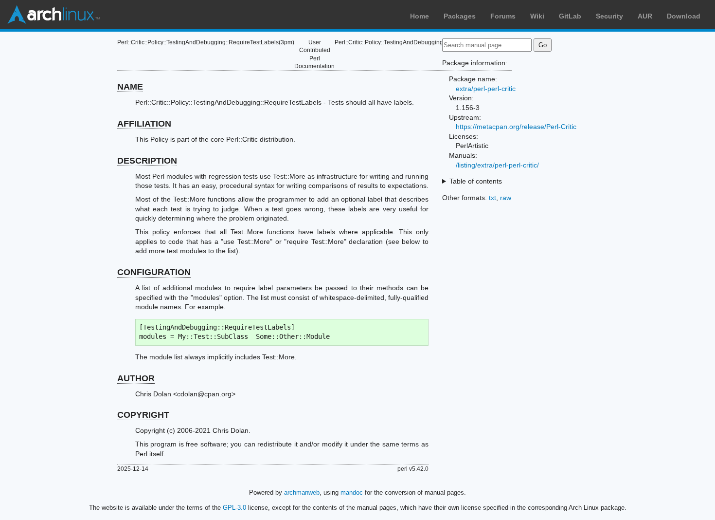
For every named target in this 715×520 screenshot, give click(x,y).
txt (492, 198)
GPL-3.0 (234, 507)
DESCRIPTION (147, 161)
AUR (645, 16)
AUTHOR (136, 378)
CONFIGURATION (154, 272)
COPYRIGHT (143, 415)
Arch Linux (53, 14)
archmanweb (302, 492)
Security (609, 16)
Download (683, 16)
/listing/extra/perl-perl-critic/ (497, 165)
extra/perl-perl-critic (486, 89)
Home (419, 16)
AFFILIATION (144, 124)
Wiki (537, 16)
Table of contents (475, 181)
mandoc (351, 492)
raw (505, 198)
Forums (503, 16)
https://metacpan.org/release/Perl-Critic (516, 126)
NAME (130, 87)
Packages (460, 16)
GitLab (570, 16)
